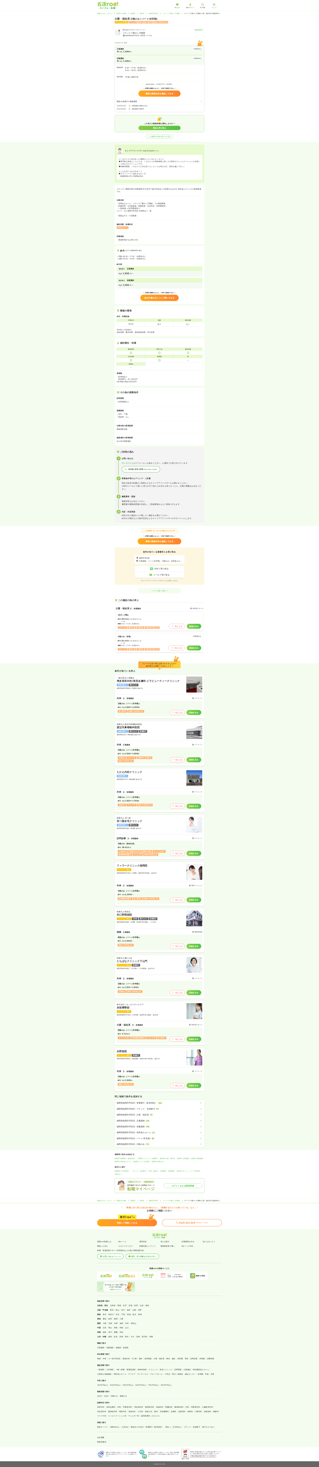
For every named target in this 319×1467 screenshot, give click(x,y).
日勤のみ (118, 1174)
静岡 (116, 1319)
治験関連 (210, 1358)
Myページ (122, 1241)
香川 (110, 1332)
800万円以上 (166, 1385)
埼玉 (117, 1314)
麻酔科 (216, 1411)
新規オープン (102, 1427)
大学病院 (110, 1369)
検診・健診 (170, 1358)
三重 (121, 1319)
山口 (127, 1328)
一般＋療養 (120, 1369)
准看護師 (171, 1171)
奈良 (127, 1323)
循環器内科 (149, 1407)
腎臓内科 (168, 1407)
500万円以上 (128, 1385)
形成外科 (132, 1411)
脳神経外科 (112, 1411)
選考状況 (143, 1241)
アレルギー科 (133, 1416)
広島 (104, 1328)
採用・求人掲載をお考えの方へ (144, 1256)
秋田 (136, 1305)
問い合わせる (127, 463)
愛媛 (116, 1332)
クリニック (153, 1369)
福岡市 (142, 13)
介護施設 (187, 1369)
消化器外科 (101, 1411)
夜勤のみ (123, 1396)
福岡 (110, 1337)
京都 (110, 1323)
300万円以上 (102, 1385)
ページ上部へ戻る (158, 591)
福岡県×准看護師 (197, 1158)
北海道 (112, 1305)
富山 (117, 1310)
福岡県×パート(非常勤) (141, 1161)
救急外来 (126, 1358)
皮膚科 (173, 1411)
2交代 (99, 1396)
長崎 (121, 1337)
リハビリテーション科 (117, 1416)
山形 (141, 1305)
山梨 (134, 1310)
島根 (121, 1328)
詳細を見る (194, 626)
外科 (187, 1407)
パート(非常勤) (195, 1171)
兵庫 (116, 1323)
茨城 (129, 1314)
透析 (140, 1358)
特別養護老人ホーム (201, 1369)
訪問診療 (194, 1358)
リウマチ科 (101, 1416)
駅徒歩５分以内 (137, 1427)
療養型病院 (131, 1369)
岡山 (110, 1328)
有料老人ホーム (182, 1171)
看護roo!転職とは (104, 1241)
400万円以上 (115, 1385)
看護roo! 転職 (121, 13)
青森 (119, 1305)
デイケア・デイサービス (138, 1374)
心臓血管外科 (207, 1407)
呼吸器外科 (195, 1407)
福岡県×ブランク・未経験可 (148, 1158)
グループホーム (156, 1374)
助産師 (125, 1347)
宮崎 (138, 1337)
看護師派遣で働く (167, 1246)
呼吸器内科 (127, 1407)
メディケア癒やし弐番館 (171, 13)
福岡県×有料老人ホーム (123, 1161)
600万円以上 (140, 1385)
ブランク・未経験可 (139, 1171)
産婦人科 (148, 1411)
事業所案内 (101, 1442)
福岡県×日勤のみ (158, 1161)
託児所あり (177, 1427)
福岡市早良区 (153, 13)
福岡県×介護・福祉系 (167, 1158)
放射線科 (207, 1411)
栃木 (134, 1314)
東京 (104, 1314)
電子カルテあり (208, 1427)
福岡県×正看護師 (183, 1158)
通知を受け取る (159, 128)
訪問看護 (148, 1358)
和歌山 (133, 1323)
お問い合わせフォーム (112, 1256)
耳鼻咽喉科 (164, 1411)
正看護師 (163, 1171)
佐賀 (115, 1337)
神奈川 (111, 1314)
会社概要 (100, 1437)
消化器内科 (138, 1407)
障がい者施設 (177, 1374)
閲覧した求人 (102, 1246)
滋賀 (121, 1323)
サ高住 (167, 1374)
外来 (104, 1358)
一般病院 (100, 1369)
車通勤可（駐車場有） (122, 1171)
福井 (128, 1310)
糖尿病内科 (178, 1407)
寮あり (168, 1427)
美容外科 (100, 1407)
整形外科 (122, 1411)
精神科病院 (142, 1369)
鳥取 (116, 1328)
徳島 (104, 1332)
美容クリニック (166, 1369)
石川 (123, 1310)
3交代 (106, 1396)
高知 (121, 1332)
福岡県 (133, 13)
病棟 (99, 1358)
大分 (132, 1337)
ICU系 (134, 1358)
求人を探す (164, 1241)
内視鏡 (202, 1358)
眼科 (156, 1411)
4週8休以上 (115, 1427)
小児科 (140, 1411)
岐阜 (110, 1319)
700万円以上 (153, 1385)
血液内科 (159, 1407)
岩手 (125, 1305)
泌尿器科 (182, 1411)
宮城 (130, 1305)
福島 (147, 1305)
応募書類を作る (188, 1241)
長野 (140, 1310)
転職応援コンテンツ (147, 1246)
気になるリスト (209, 1241)
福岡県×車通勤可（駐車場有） (125, 1158)
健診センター (190, 1374)
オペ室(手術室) (114, 1358)
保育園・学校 (182, 1358)
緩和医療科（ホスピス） (151, 1416)
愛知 (104, 1319)
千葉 (123, 1314)
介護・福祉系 (153, 1171)
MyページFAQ (187, 1246)
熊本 (127, 1337)
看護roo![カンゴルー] (104, 13)
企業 (212, 1374)
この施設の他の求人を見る (159, 136)
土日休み (125, 1427)
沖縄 (151, 1337)
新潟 (112, 1310)
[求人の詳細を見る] (159, 696)
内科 (119, 1407)
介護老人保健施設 (104, 1374)
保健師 (118, 1347)
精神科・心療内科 (195, 1411)
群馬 (140, 1314)
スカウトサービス (125, 1246)
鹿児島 (144, 1337)
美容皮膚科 (110, 1407)
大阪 (104, 1323)
